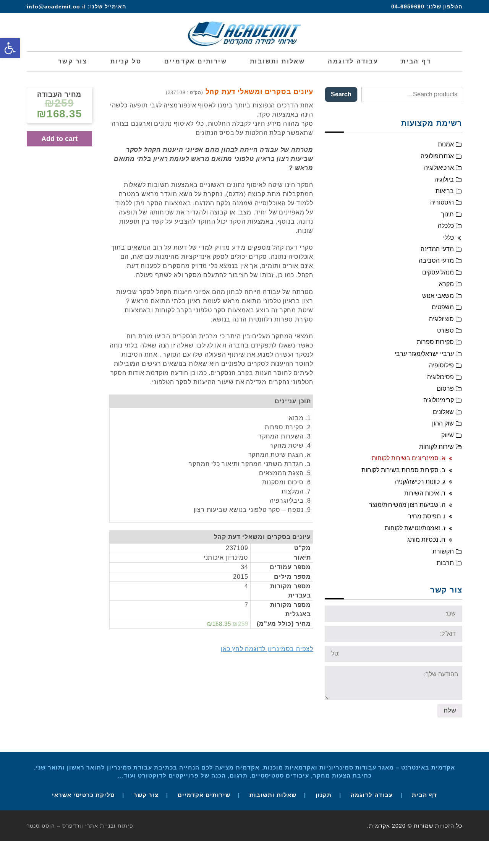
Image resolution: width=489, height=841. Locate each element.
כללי (448, 237)
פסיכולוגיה (440, 377)
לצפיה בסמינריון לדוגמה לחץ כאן (267, 649)
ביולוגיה (444, 179)
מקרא (446, 284)
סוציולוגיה (441, 319)
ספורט (445, 330)
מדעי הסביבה (436, 260)
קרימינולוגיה (438, 400)
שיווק (447, 435)
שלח (450, 710)
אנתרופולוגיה (437, 156)
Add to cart (59, 139)
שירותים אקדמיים (204, 795)
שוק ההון (443, 423)
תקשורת (443, 551)
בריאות (445, 191)
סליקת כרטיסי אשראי (83, 795)
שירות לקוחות (436, 446)
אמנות (446, 144)
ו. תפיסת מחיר (426, 516)
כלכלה (446, 225)
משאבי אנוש (438, 295)
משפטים (443, 307)
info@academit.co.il (56, 6)
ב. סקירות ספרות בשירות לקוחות (403, 470)
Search (341, 94)
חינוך (447, 214)
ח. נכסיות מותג (426, 539)
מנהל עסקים (438, 272)
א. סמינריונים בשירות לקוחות (408, 458)
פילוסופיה (441, 365)
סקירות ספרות (435, 342)
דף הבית (424, 795)
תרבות (445, 563)
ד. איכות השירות (424, 493)
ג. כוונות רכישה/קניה (420, 481)
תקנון (324, 795)
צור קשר (146, 795)
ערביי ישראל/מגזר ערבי (424, 354)
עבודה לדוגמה (372, 795)
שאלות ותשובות (272, 795)
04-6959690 (407, 6)
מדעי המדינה (437, 249)
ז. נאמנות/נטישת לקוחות (415, 528)
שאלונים (443, 412)
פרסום (445, 388)
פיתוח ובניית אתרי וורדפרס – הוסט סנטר (80, 826)
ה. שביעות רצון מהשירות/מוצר (407, 505)
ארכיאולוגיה (439, 167)
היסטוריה (442, 202)
